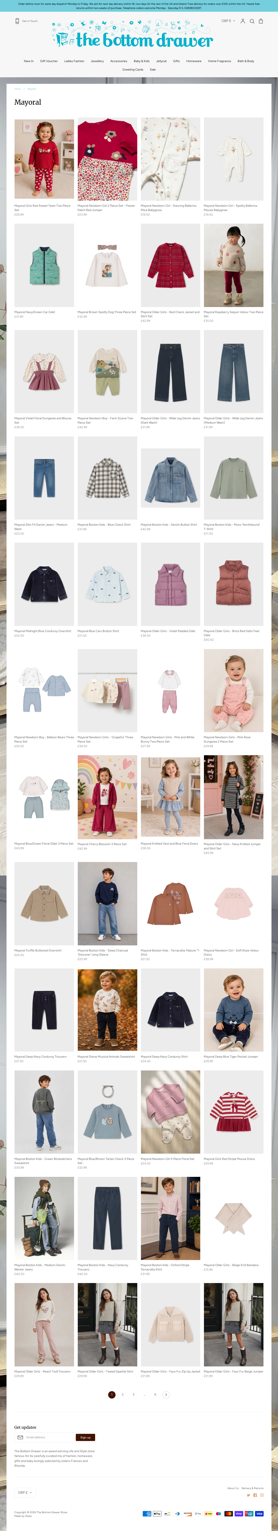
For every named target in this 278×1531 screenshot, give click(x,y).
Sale (153, 69)
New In (29, 61)
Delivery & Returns (253, 1488)
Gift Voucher (49, 61)
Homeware (194, 61)
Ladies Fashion (74, 61)
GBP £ (226, 21)
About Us (233, 1488)
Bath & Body (246, 61)
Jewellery (97, 61)
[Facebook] (253, 1495)
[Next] (166, 1396)
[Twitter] (246, 1495)
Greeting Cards (132, 69)
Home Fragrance (219, 61)
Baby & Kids (142, 61)
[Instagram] (260, 1495)
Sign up (85, 1437)
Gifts (176, 61)
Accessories (118, 61)
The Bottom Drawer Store (52, 1512)
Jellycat (161, 61)
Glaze (28, 1516)
